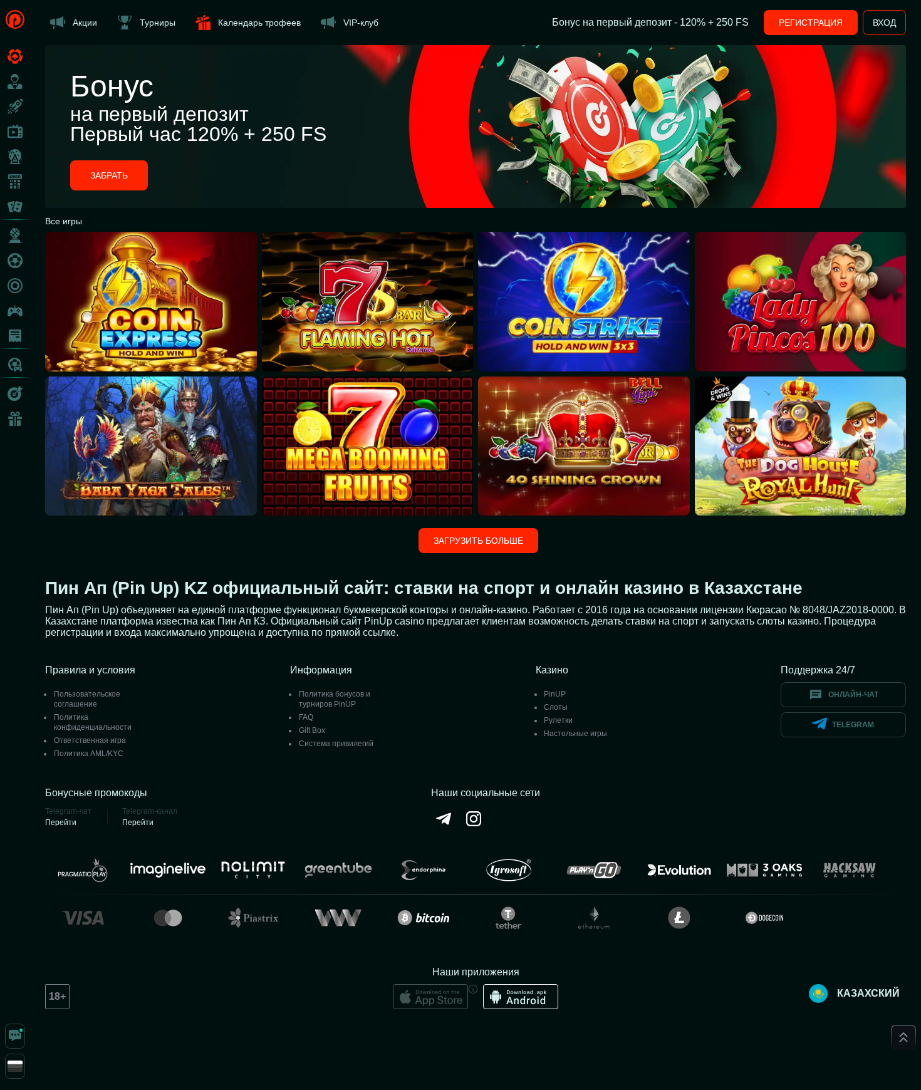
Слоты (556, 707)
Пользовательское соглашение (87, 699)
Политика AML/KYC (88, 753)
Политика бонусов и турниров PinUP (334, 699)
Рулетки (558, 720)
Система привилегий (336, 743)
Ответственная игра (90, 740)
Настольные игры (575, 733)
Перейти (60, 822)
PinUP (555, 694)
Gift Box (312, 730)
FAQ (306, 717)
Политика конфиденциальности (93, 722)
